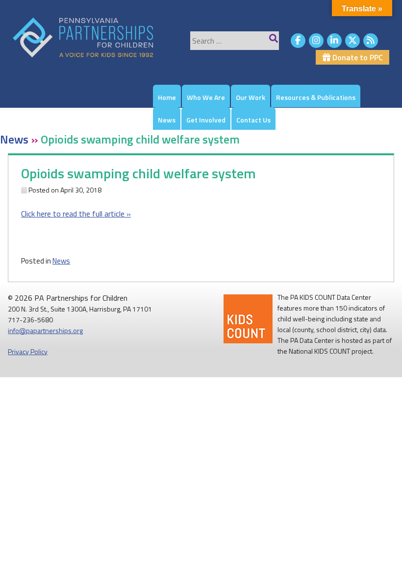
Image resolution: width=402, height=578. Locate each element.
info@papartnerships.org (45, 330)
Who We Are (206, 97)
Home (167, 97)
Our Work (250, 97)
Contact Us (253, 120)
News (167, 120)
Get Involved (206, 120)
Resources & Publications (315, 97)
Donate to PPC (356, 57)
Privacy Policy (28, 351)
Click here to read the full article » (76, 213)
